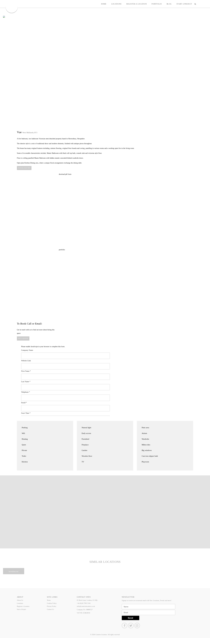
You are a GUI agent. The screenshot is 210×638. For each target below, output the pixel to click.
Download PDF (24, 168)
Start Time (26, 413)
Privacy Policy (51, 606)
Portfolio (157, 4)
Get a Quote (23, 338)
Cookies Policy (52, 603)
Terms (49, 600)
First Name (26, 371)
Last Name (25, 382)
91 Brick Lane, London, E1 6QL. (87, 600)
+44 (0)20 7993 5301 (84, 603)
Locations (116, 4)
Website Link (26, 361)
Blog (169, 4)
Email (24, 403)
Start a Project (184, 4)
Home (103, 4)
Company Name (27, 350)
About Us (20, 600)
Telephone (25, 392)
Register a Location (136, 4)
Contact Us (50, 609)
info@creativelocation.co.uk (86, 606)
